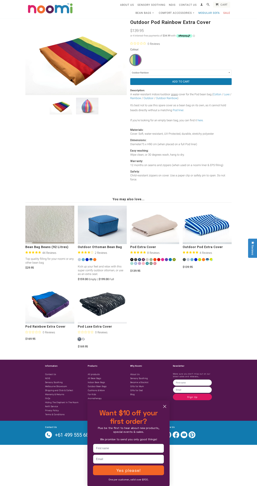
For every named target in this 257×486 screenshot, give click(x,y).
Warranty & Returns (54, 394)
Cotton (217, 94)
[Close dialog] (164, 406)
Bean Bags (144, 12)
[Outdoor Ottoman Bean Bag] (102, 225)
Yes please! (128, 470)
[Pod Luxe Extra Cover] (102, 304)
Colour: (134, 49)
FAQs (47, 398)
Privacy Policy (52, 410)
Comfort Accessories (176, 12)
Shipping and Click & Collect (59, 390)
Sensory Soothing (151, 4)
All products (94, 374)
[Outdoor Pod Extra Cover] (207, 225)
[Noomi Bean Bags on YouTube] (184, 437)
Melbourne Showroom (56, 386)
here (200, 120)
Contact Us (188, 4)
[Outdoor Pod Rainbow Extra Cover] (76, 57)
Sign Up (192, 396)
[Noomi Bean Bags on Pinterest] (192, 437)
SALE (226, 12)
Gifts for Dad (136, 390)
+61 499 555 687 (73, 435)
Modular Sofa (209, 12)
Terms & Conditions (55, 414)
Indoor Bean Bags (96, 382)
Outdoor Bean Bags (97, 386)
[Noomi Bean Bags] (49, 9)
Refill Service (51, 406)
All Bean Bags (94, 378)
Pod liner (178, 110)
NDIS (172, 4)
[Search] (208, 4)
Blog (132, 394)
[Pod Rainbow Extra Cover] (49, 304)
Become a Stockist (139, 382)
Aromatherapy (95, 398)
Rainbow (135, 98)
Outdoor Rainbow (166, 98)
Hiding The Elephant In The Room (61, 402)
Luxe (227, 94)
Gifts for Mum (137, 386)
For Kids (92, 394)
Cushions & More (96, 390)
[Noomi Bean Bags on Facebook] (176, 437)
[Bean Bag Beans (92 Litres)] (49, 225)
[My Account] (201, 4)
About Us (127, 4)
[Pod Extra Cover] (154, 225)
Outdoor (149, 98)
